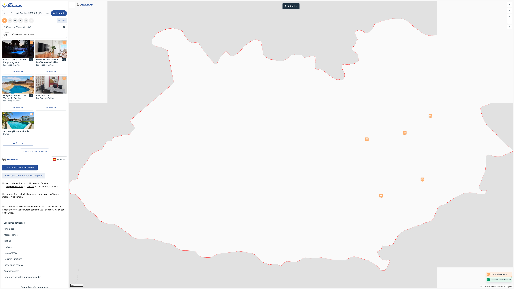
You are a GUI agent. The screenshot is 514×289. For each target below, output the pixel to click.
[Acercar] (509, 16)
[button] (422, 179)
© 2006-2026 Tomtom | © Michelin (493, 286)
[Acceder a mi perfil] (509, 4)
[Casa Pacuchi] (51, 85)
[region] (291, 144)
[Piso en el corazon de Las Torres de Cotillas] (51, 49)
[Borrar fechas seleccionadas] (65, 27)
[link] (499, 274)
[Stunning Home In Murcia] (18, 120)
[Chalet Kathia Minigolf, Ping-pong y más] (18, 49)
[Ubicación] (509, 27)
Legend (509, 286)
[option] (4, 20)
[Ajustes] (509, 10)
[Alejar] (509, 21)
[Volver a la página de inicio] (13, 5)
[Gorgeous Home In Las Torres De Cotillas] (18, 85)
